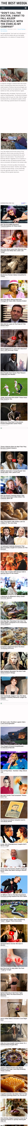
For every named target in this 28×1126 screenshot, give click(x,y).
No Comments (4, 31)
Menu (3, 8)
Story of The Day (21, 29)
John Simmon (3, 29)
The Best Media (14, 3)
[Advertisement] (14, 53)
